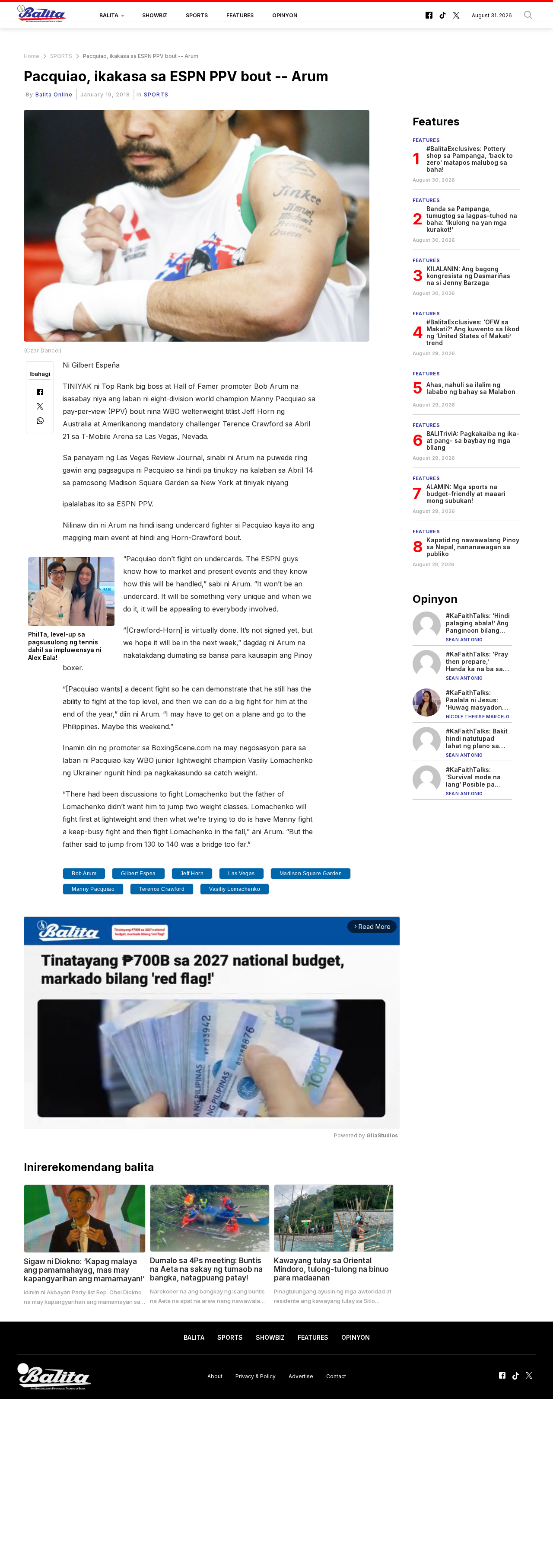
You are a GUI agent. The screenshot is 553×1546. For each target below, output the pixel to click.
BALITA (108, 15)
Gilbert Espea (138, 874)
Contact (336, 1376)
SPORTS (197, 15)
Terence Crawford (161, 889)
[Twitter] (40, 407)
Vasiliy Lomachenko (234, 889)
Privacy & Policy (255, 1376)
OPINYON (284, 15)
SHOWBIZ (154, 15)
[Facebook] (40, 393)
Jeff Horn (192, 874)
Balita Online (54, 94)
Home (31, 56)
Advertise (301, 1376)
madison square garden (311, 874)
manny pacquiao (93, 889)
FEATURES (240, 15)
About (214, 1376)
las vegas (241, 874)
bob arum (84, 874)
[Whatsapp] (40, 422)
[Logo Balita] (41, 15)
